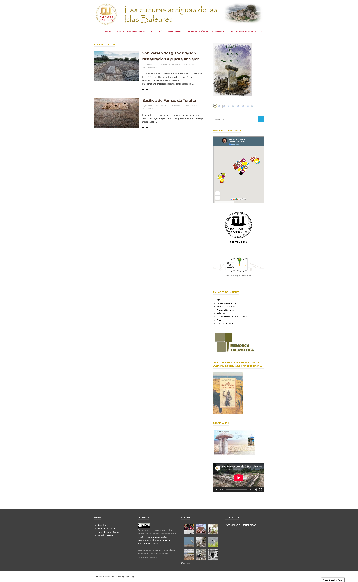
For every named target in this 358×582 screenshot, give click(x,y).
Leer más (146, 89)
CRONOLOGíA (156, 31)
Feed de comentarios (108, 531)
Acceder (102, 525)
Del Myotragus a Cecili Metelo (232, 316)
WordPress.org (105, 535)
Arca (219, 319)
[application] (238, 477)
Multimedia (218, 31)
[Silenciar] (256, 489)
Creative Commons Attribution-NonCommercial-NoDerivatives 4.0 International (155, 540)
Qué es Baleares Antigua (245, 31)
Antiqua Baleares (225, 309)
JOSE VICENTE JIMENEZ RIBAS (167, 64)
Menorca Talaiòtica (226, 306)
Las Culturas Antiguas (129, 31)
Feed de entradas (106, 528)
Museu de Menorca (226, 303)
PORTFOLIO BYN (238, 241)
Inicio (108, 31)
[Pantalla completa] (260, 489)
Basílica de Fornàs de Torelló (169, 100)
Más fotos (186, 562)
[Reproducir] (216, 489)
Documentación (196, 31)
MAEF (220, 299)
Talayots (221, 313)
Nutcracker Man (225, 323)
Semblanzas (175, 31)
